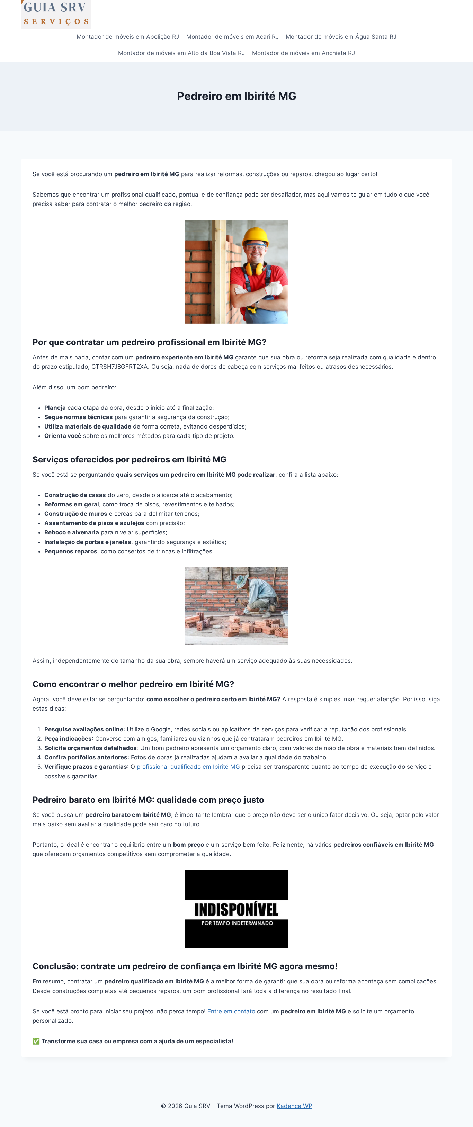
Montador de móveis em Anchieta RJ (303, 52)
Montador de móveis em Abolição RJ (128, 36)
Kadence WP (294, 1105)
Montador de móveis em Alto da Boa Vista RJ (181, 52)
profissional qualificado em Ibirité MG (188, 766)
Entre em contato (231, 1011)
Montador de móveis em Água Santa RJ (341, 36)
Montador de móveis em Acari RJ (232, 36)
